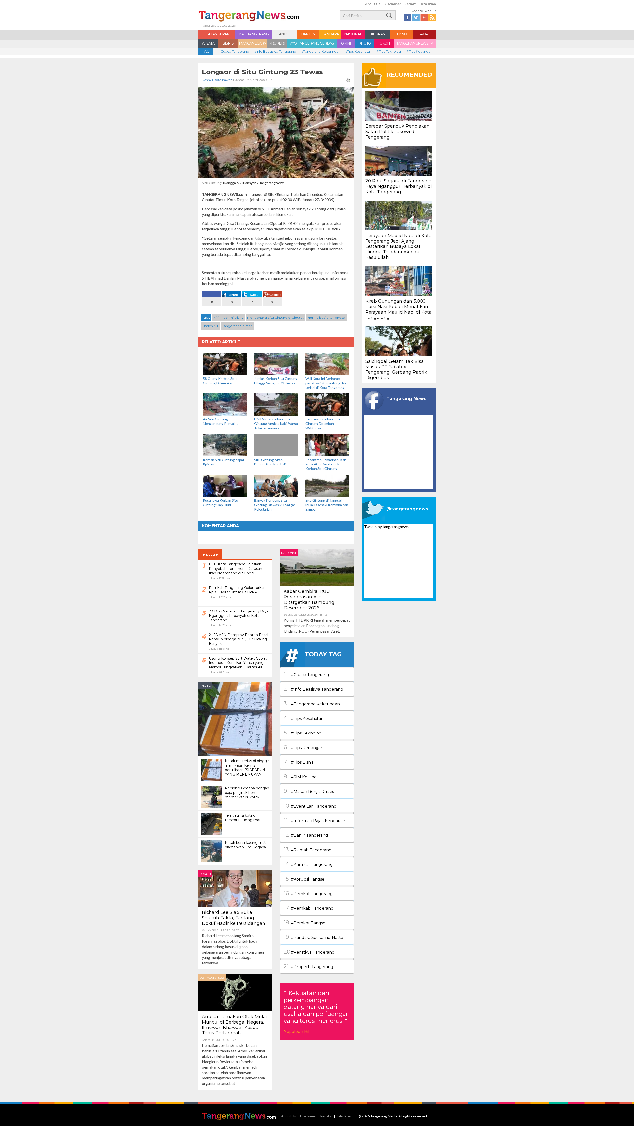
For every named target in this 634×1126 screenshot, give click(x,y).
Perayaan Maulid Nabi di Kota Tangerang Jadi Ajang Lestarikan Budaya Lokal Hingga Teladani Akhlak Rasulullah (398, 246)
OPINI (346, 43)
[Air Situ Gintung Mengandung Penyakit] (225, 404)
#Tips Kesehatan (358, 51)
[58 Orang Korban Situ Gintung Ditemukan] (225, 363)
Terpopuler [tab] (210, 554)
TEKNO (401, 34)
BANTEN (308, 34)
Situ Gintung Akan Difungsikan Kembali (270, 462)
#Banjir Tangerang (306, 835)
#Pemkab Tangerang (309, 908)
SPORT (424, 34)
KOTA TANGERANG (216, 34)
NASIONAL (353, 34)
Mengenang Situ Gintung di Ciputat (275, 317)
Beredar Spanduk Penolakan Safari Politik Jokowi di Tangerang (397, 131)
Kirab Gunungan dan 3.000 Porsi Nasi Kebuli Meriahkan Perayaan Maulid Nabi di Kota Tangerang (398, 309)
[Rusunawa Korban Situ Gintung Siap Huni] (225, 485)
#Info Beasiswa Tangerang (275, 51)
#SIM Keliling (300, 776)
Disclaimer (392, 4)
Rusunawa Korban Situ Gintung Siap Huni (220, 502)
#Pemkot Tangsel (305, 922)
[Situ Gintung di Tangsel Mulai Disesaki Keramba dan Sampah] (327, 485)
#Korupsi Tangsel (305, 878)
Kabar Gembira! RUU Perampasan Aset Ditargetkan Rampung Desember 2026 (309, 600)
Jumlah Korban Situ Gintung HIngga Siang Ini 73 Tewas (275, 380)
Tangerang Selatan (237, 326)
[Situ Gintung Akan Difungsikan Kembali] (276, 455)
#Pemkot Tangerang (308, 893)
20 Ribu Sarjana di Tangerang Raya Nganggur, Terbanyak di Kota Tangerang (398, 186)
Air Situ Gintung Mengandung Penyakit (220, 421)
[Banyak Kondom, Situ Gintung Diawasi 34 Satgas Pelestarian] (276, 485)
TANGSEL (284, 34)
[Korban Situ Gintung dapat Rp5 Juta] (225, 444)
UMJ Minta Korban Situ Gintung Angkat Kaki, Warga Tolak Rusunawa (276, 423)
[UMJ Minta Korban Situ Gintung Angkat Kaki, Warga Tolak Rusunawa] (276, 404)
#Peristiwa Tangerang (309, 951)
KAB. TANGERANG (254, 34)
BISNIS (228, 43)
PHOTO (364, 43)
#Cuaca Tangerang (233, 51)
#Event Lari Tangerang (310, 805)
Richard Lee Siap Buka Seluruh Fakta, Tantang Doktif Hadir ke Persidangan (233, 918)
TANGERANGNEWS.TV (414, 43)
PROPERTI (277, 43)
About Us (372, 4)
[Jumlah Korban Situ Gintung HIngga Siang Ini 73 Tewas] (276, 363)
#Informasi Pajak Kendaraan (315, 820)
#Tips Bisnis (298, 762)
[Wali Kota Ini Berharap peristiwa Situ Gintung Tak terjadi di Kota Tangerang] (327, 363)
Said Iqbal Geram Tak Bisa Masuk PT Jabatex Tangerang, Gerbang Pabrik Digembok (396, 369)
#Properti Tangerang (308, 966)
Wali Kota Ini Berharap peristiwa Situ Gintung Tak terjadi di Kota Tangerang (325, 383)
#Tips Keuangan (419, 51)
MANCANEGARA (252, 43)
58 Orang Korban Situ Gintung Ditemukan (220, 380)
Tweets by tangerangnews (386, 526)
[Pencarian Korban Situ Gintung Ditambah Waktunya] (327, 404)
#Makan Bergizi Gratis (309, 791)
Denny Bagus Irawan (217, 80)
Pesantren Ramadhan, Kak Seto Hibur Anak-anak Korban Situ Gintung (325, 464)
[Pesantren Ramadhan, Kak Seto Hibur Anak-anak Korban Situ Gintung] (327, 444)
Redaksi (411, 4)
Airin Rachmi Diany (228, 317)
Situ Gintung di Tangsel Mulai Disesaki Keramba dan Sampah (326, 504)
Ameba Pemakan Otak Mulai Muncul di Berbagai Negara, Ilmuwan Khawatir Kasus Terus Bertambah (234, 1025)
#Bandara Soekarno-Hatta (313, 937)
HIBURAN (377, 34)
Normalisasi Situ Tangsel (326, 317)
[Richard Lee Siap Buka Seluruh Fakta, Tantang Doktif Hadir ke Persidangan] (235, 888)
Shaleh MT (210, 326)
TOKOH (384, 43)
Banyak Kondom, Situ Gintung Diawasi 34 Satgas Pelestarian (275, 504)
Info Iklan (428, 4)
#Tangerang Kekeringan (320, 51)
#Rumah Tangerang (308, 849)
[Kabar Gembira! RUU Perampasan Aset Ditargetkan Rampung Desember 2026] (317, 567)
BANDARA (330, 34)
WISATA (208, 43)
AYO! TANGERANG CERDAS (312, 43)
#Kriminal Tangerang (308, 864)
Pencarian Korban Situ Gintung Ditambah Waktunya (322, 423)
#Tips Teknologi (389, 51)
